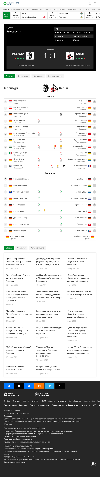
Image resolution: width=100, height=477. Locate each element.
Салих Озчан (81, 133)
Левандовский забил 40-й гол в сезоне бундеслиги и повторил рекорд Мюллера (48, 295)
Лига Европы (37, 9)
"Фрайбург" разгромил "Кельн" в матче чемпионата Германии (19, 314)
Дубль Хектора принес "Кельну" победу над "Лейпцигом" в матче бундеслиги (77, 332)
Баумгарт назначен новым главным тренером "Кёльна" (80, 293)
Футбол (10, 28)
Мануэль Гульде (20, 185)
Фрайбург (17, 53)
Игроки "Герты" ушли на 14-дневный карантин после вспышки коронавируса (79, 350)
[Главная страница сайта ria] (4, 3)
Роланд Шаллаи (20, 146)
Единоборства (75, 401)
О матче (9, 76)
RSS (94, 405)
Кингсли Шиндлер (79, 185)
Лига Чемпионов (17, 9)
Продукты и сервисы (39, 405)
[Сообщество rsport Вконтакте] (29, 386)
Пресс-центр (58, 405)
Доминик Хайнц (20, 218)
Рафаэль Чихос (26, 65)
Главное (6, 9)
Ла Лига (53, 9)
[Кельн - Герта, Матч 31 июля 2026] (81, 58)
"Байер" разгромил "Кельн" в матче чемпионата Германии (18, 350)
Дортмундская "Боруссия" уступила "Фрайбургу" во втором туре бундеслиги (48, 261)
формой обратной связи (14, 462)
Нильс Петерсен (20, 198)
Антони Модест (74, 65)
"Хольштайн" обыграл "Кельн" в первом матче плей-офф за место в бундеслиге (17, 296)
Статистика (38, 76)
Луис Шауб (82, 211)
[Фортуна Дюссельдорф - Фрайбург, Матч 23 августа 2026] (23, 58)
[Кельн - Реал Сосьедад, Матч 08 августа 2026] (78, 58)
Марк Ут (83, 153)
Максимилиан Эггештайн (24, 133)
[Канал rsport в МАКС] (9, 386)
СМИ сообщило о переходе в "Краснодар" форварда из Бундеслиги (49, 278)
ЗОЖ (44, 401)
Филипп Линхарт (20, 107)
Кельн (80, 53)
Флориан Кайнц (80, 146)
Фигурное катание (21, 401)
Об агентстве (72, 405)
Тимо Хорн (82, 101)
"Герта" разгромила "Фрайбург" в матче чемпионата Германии (77, 314)
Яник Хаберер (19, 205)
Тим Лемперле (80, 218)
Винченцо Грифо (20, 153)
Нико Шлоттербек (20, 114)
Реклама (23, 405)
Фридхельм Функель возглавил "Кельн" (15, 368)
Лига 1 (81, 9)
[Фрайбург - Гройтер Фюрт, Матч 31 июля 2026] (15, 58)
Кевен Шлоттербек (21, 224)
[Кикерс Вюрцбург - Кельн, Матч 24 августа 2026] (76, 58)
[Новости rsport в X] (60, 386)
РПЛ (28, 9)
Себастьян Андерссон (77, 159)
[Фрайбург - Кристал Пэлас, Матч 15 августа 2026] (20, 58)
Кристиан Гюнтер (20, 127)
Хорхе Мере (82, 127)
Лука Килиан (81, 179)
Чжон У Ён (17, 166)
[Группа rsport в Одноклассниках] (39, 386)
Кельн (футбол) (37, 248)
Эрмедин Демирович (22, 192)
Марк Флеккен (19, 101)
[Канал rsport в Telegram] (49, 386)
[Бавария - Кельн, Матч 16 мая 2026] (84, 58)
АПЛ (46, 9)
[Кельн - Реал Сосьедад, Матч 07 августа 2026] (79, 58)
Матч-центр (6, 15)
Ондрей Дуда (81, 192)
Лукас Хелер (18, 159)
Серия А (62, 9)
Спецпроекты (10, 405)
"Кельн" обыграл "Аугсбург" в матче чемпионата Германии (49, 331)
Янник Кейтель (19, 140)
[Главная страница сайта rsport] (17, 3)
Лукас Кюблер (19, 120)
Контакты (85, 405)
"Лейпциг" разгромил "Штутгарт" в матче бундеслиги (77, 261)
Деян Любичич (80, 140)
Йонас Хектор (81, 120)
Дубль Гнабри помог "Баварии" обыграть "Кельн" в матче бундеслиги (19, 261)
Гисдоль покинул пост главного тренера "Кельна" (48, 368)
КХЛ (87, 9)
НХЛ (93, 9)
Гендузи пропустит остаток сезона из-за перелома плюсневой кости (48, 314)
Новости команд (55, 76)
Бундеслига (72, 9)
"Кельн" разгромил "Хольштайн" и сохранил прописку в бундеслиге (78, 278)
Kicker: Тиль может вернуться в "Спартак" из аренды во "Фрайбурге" (17, 331)
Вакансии (8, 416)
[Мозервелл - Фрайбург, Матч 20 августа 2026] (21, 58)
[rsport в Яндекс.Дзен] (19, 386)
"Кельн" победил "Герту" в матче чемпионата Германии (18, 278)
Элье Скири (82, 224)
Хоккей (51, 401)
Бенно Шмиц (85, 65)
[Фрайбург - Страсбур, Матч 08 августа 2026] (17, 58)
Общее (9, 248)
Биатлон (35, 401)
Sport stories (89, 401)
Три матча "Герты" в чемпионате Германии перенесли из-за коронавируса (46, 351)
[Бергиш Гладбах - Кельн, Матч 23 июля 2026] (82, 58)
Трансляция (23, 76)
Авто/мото (61, 401)
